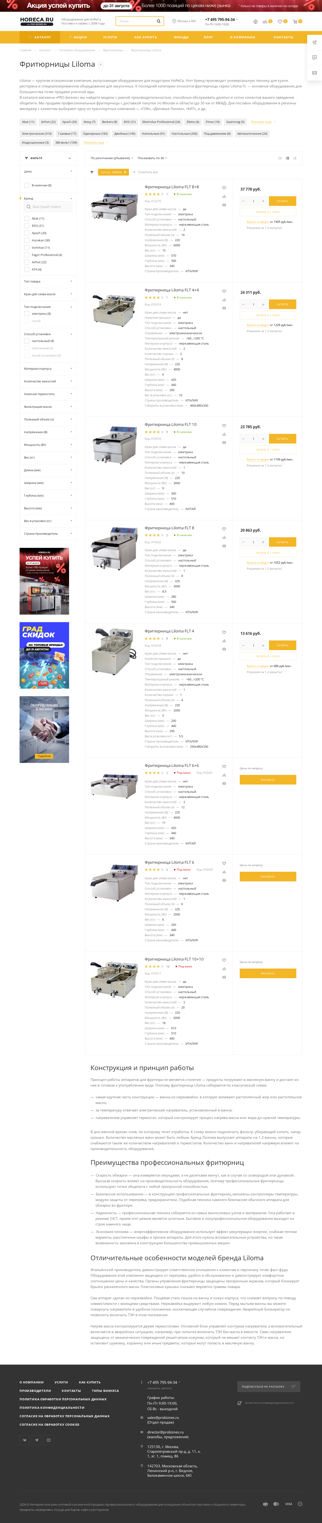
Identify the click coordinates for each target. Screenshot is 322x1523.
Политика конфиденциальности (52, 1407)
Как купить (90, 1382)
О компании (32, 1382)
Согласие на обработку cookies (49, 1424)
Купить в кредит (258, 222)
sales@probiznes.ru (163, 1417)
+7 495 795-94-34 (220, 19)
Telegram (37, 1440)
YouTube (49, 1440)
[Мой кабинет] (255, 22)
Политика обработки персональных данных (63, 1399)
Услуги (61, 1382)
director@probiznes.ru (165, 1432)
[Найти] (158, 21)
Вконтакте (25, 1440)
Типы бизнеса (105, 1391)
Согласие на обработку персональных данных (65, 1416)
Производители (35, 1391)
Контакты (71, 1391)
